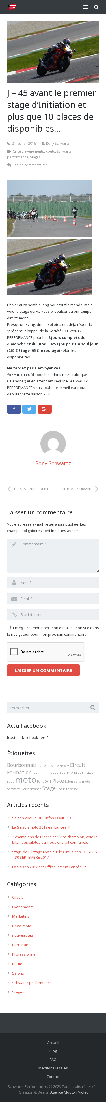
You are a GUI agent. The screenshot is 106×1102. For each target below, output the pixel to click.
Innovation (58, 773)
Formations (41, 773)
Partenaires (22, 944)
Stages (35, 157)
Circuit (18, 151)
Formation (19, 772)
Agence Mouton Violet (69, 1092)
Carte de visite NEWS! (53, 766)
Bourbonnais (22, 764)
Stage (49, 788)
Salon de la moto (77, 782)
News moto (21, 925)
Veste (74, 789)
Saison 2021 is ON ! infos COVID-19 (41, 817)
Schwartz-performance (32, 982)
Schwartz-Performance (24, 789)
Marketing (20, 916)
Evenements (34, 151)
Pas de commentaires (30, 165)
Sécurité (63, 789)
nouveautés (22, 935)
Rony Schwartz (57, 143)
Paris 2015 (44, 782)
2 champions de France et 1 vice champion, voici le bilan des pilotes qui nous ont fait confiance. (55, 839)
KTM (70, 773)
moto (25, 779)
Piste (58, 780)
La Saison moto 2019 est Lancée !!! (41, 827)
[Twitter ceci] (29, 409)
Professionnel (24, 954)
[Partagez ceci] (14, 409)
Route (50, 151)
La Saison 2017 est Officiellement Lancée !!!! (49, 866)
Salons (18, 973)
